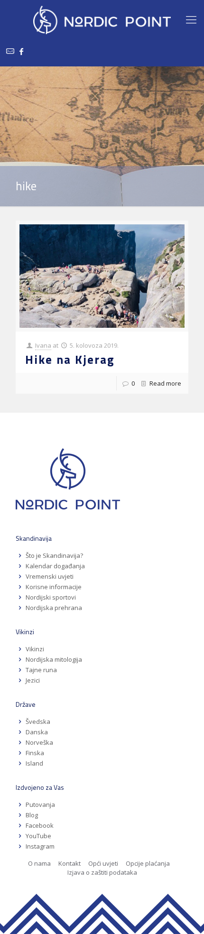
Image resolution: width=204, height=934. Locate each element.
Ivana (43, 345)
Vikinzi (35, 649)
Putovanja (40, 804)
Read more (165, 383)
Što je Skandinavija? (54, 555)
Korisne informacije (54, 587)
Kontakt (69, 863)
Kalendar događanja (55, 566)
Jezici (33, 680)
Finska (35, 753)
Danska (37, 732)
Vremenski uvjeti (50, 576)
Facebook (40, 825)
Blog (32, 815)
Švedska (38, 721)
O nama (39, 863)
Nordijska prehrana (54, 607)
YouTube (37, 836)
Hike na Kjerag (70, 360)
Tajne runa (41, 670)
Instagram (40, 846)
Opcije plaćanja (148, 863)
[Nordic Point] (102, 19)
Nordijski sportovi (51, 597)
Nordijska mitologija (54, 659)
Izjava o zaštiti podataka (102, 872)
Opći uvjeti (103, 863)
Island (34, 763)
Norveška (39, 742)
